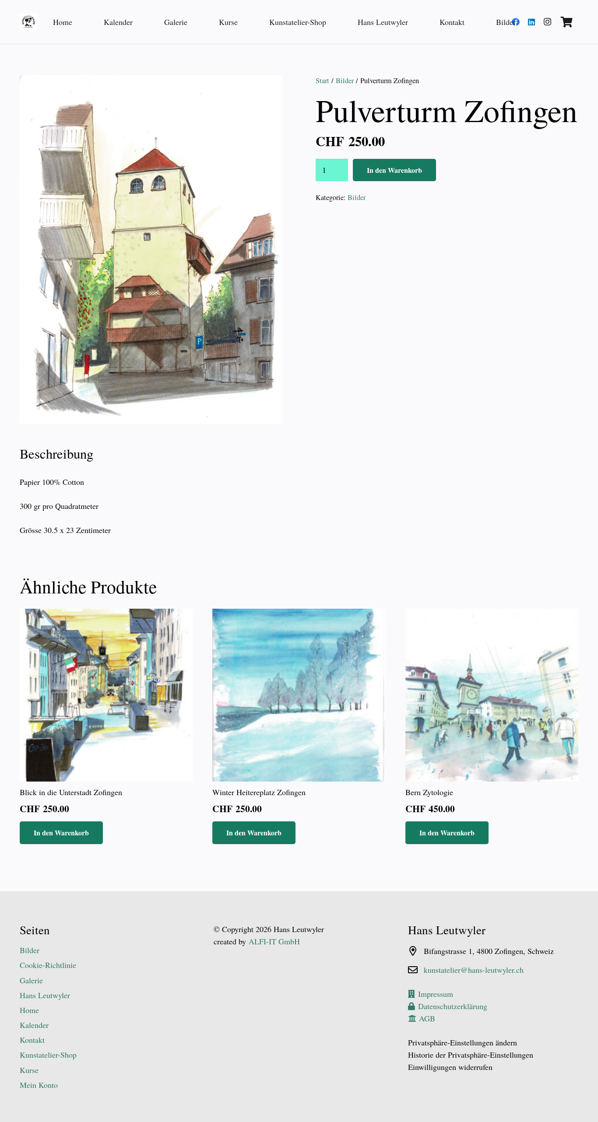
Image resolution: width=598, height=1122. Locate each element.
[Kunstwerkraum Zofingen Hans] (28, 22)
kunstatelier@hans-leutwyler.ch (474, 969)
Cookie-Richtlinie (48, 965)
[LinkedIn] (531, 22)
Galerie (31, 980)
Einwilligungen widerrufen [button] (450, 1067)
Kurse (29, 1070)
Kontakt (32, 1039)
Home (29, 1010)
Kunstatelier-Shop (48, 1054)
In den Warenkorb (394, 170)
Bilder (345, 80)
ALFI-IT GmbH (274, 941)
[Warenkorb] (566, 22)
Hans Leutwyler (45, 995)
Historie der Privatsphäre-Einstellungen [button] (470, 1054)
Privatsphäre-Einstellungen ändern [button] (462, 1042)
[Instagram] (547, 22)
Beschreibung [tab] (56, 454)
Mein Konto (39, 1085)
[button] (266, 91)
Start (322, 80)
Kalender (34, 1025)
